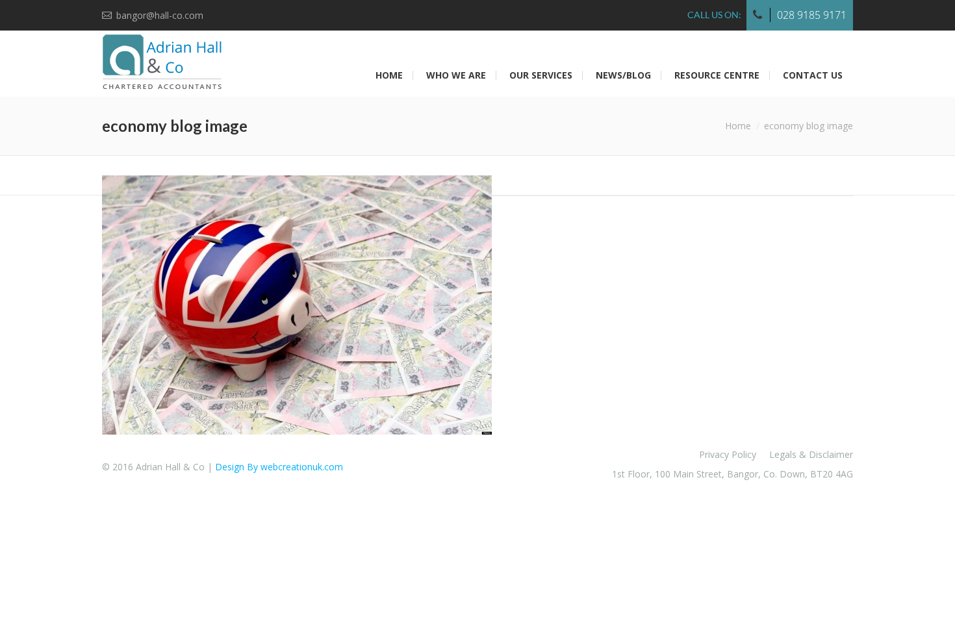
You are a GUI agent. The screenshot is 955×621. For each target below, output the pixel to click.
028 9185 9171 (812, 15)
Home (738, 126)
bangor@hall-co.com (159, 15)
